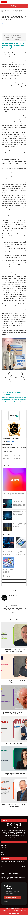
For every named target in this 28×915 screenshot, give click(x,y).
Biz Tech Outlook (19, 908)
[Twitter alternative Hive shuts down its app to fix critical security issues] (14, 479)
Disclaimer (23, 910)
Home (2, 10)
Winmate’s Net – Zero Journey (14, 743)
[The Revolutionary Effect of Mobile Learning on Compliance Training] (21, 542)
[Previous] (8, 2)
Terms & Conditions (6, 910)
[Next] (10, 2)
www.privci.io (10, 441)
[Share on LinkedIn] (15, 590)
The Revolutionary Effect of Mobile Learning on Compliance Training (21, 552)
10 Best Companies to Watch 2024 (14, 10)
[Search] (26, 6)
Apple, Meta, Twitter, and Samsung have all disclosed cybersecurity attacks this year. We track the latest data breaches (19, 502)
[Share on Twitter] (13, 590)
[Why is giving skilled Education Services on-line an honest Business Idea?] (8, 542)
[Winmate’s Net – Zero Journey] (14, 729)
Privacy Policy (16, 910)
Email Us (6, 901)
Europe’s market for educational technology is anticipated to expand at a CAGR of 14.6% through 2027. (8, 573)
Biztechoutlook (9, 19)
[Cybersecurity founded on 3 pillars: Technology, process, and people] (7, 515)
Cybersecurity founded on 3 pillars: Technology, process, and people (19, 513)
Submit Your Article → (12, 897)
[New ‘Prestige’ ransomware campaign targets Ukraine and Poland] (7, 527)
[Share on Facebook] (12, 590)
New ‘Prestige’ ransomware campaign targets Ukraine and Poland (19, 525)
